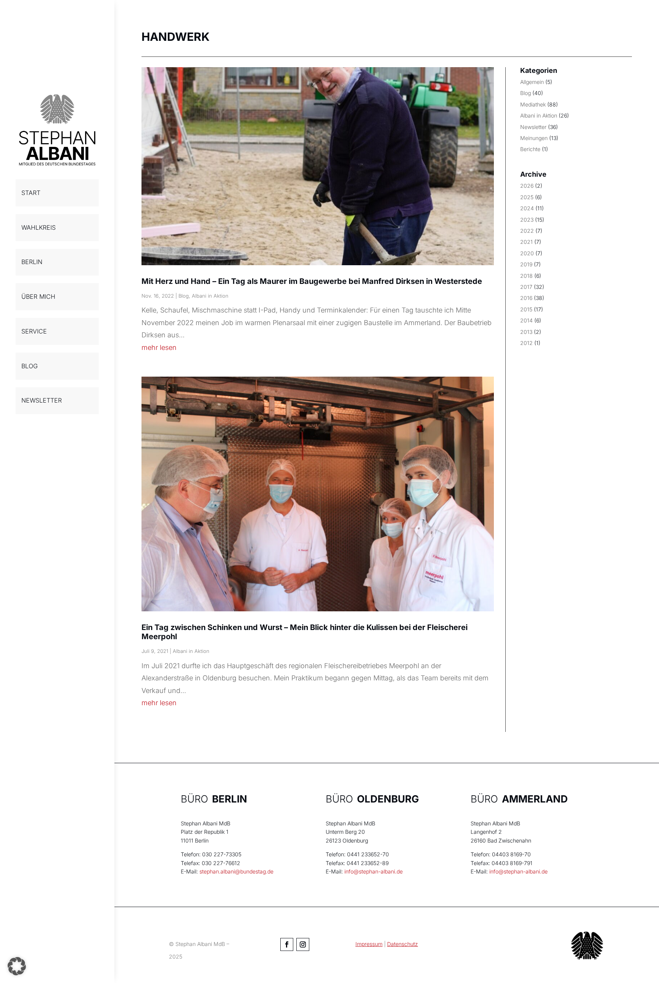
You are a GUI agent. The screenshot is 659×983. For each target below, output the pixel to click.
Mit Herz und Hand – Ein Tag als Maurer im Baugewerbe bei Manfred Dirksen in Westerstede (311, 281)
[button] (17, 966)
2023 (527, 219)
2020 (527, 253)
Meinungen (534, 138)
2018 (526, 275)
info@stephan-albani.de (373, 871)
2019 (526, 264)
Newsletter (533, 127)
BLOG (29, 366)
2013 (526, 332)
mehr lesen (159, 347)
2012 (526, 343)
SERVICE (34, 331)
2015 (526, 309)
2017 (526, 287)
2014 (526, 320)
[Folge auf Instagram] (302, 944)
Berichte (530, 149)
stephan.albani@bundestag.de (236, 871)
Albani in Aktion (210, 296)
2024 (527, 208)
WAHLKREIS (38, 227)
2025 (527, 197)
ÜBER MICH (38, 296)
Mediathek (533, 104)
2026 (527, 185)
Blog (183, 296)
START (30, 193)
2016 (526, 298)
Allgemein (532, 82)
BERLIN (31, 262)
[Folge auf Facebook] (286, 944)
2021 (526, 241)
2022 (527, 230)
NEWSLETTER (41, 400)
